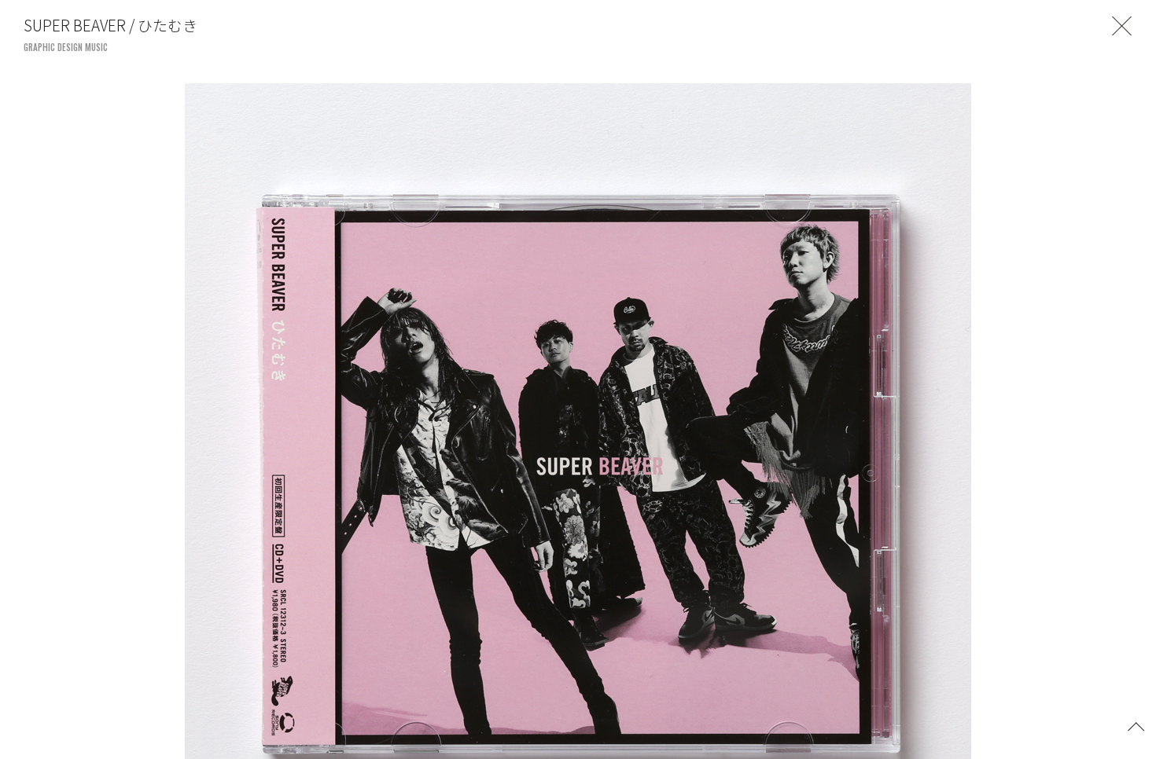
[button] (1136, 725)
